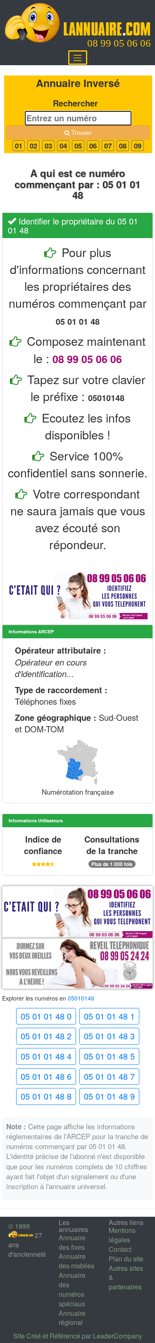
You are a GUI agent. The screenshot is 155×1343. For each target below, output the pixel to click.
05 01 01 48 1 (109, 1016)
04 (63, 146)
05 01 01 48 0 (46, 1016)
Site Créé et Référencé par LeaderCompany (77, 1336)
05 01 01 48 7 (109, 1076)
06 (93, 146)
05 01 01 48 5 (109, 1056)
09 (137, 146)
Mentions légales (122, 1234)
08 (122, 146)
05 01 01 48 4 (46, 1056)
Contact (120, 1249)
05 (78, 146)
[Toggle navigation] (77, 57)
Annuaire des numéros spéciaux (72, 1289)
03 (48, 146)
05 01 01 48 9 (109, 1096)
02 (33, 146)
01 (18, 146)
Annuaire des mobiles (76, 1260)
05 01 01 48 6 (46, 1076)
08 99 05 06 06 (119, 43)
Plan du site (126, 1258)
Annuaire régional (72, 1317)
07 (108, 146)
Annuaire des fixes (72, 1242)
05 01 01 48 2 (46, 1036)
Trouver (81, 132)
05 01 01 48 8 (46, 1096)
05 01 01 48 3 (109, 1036)
